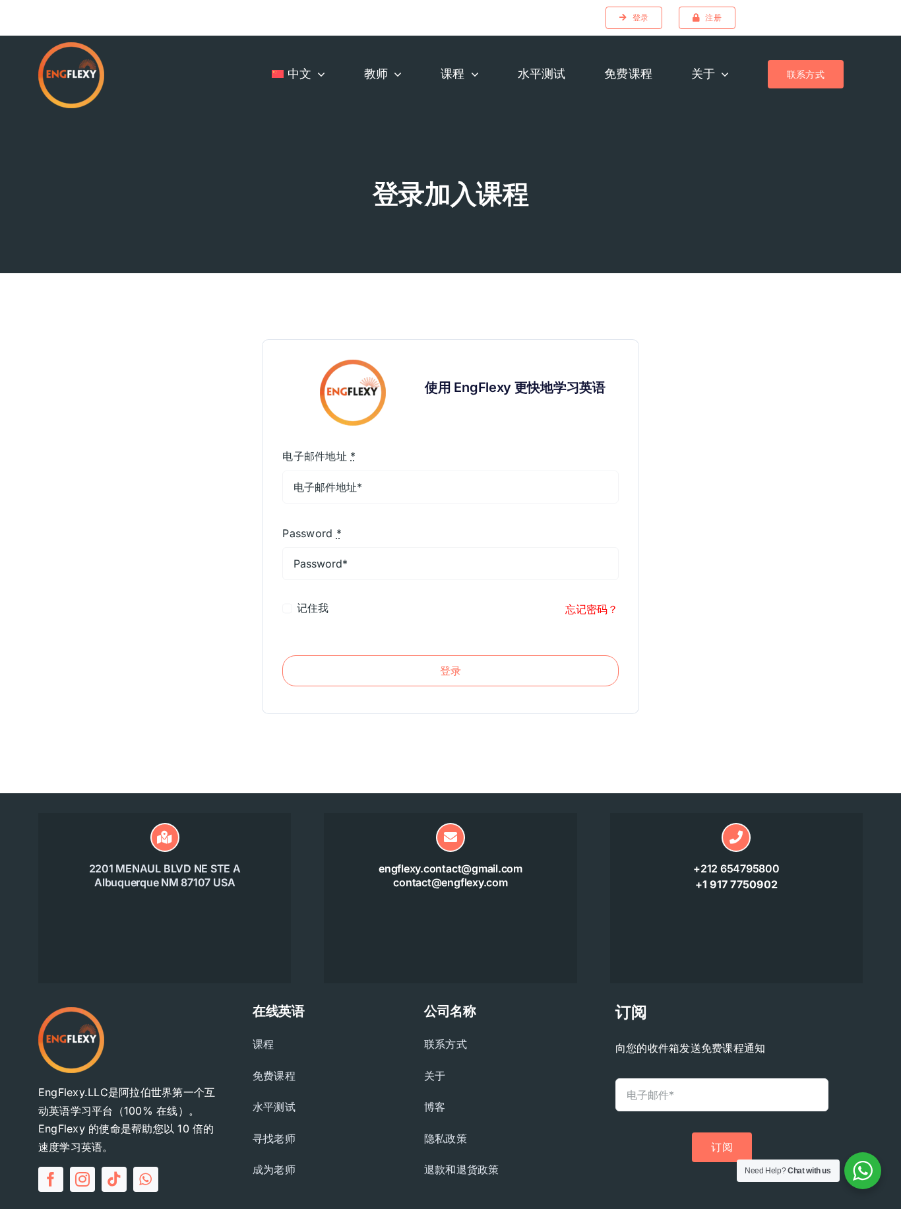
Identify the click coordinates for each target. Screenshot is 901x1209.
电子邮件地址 (319, 456)
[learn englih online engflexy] (71, 47)
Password (311, 533)
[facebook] (50, 1179)
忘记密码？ (592, 609)
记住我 (312, 607)
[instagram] (82, 1179)
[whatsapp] (145, 1179)
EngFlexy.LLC (73, 1092)
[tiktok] (114, 1179)
